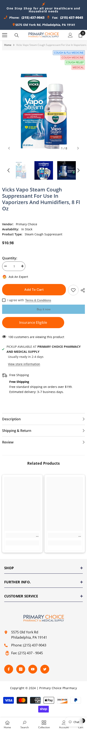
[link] (22, 535)
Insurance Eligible (33, 322)
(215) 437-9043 (34, 645)
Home (7, 45)
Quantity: (9, 258)
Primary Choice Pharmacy (58, 688)
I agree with (15, 300)
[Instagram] (20, 669)
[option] (43, 111)
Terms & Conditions (38, 300)
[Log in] (70, 35)
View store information (24, 364)
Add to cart (34, 289)
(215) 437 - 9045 (30, 653)
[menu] (4, 35)
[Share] (82, 290)
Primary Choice (26, 224)
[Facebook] (8, 669)
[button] (9, 148)
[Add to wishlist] (73, 290)
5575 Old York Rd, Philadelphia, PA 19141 (45, 25)
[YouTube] (32, 669)
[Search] (16, 35)
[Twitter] (44, 669)
